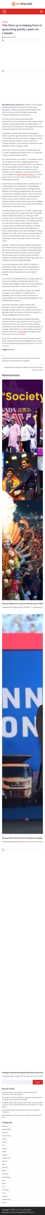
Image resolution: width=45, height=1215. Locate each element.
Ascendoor (12, 1212)
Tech (3, 1187)
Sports (4, 1183)
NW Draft (5, 1167)
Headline (4, 1148)
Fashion (4, 1139)
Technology (5, 1190)
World (4, 1202)
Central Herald (20, 1209)
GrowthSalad (22, 331)
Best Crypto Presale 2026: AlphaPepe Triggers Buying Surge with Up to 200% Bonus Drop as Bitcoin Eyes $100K (22, 1098)
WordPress (30, 1212)
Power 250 (5, 1174)
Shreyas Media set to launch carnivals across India (22, 604)
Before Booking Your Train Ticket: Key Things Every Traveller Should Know (21, 1116)
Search (37, 1082)
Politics (4, 1171)
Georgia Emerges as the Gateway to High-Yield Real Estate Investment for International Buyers (19, 1093)
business (11, 349)
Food (3, 1145)
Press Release (6, 1177)
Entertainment (6, 1136)
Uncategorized (6, 1199)
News (3, 1164)
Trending (4, 1196)
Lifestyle (4, 1155)
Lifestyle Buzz (6, 1158)
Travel (4, 1193)
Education (5, 1132)
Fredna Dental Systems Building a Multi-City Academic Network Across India (21, 1111)
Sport (3, 1180)
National (4, 1161)
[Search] (41, 11)
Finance (4, 1142)
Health (4, 1151)
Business (5, 22)
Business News (6, 1129)
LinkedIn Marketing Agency (25, 174)
